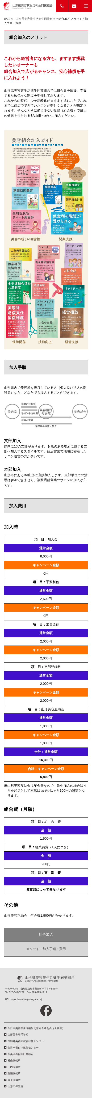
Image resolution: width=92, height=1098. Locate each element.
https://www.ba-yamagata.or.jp (27, 999)
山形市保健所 (15, 1086)
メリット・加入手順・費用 (46, 949)
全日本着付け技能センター (23, 1047)
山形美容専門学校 (18, 1034)
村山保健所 (14, 1060)
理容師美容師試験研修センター (26, 1041)
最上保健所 (14, 1080)
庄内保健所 (14, 1067)
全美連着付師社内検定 (20, 1054)
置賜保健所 (14, 1073)
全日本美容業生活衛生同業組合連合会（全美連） (36, 1028)
